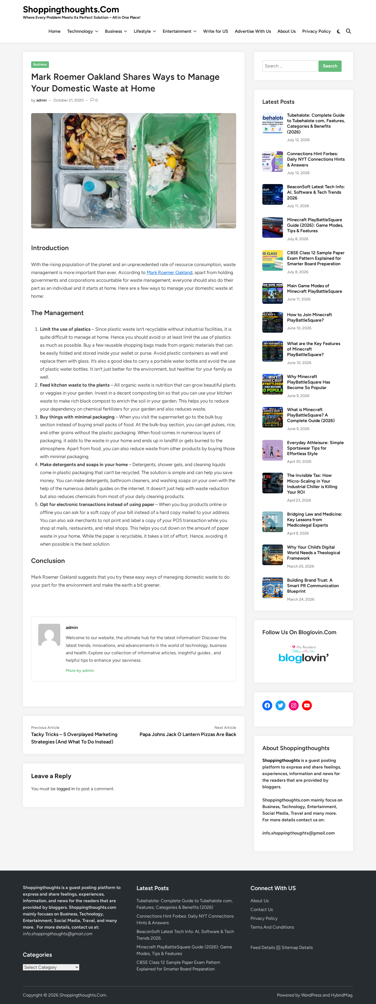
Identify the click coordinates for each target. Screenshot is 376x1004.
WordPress (311, 995)
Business (113, 31)
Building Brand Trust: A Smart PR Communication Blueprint (313, 586)
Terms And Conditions (272, 927)
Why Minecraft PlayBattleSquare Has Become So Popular (308, 382)
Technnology (80, 31)
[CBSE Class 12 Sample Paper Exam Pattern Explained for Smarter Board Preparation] (272, 253)
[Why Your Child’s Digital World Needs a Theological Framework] (272, 547)
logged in (66, 788)
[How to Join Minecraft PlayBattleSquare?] (272, 315)
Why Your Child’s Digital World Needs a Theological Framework (313, 553)
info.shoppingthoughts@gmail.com (57, 933)
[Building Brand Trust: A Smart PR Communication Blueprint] (272, 580)
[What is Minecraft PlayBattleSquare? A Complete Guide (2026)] (272, 410)
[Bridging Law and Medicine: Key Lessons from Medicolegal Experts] (272, 514)
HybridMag (341, 995)
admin (41, 100)
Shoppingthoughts (281, 760)
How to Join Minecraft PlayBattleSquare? (309, 317)
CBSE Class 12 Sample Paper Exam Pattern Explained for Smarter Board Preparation (316, 258)
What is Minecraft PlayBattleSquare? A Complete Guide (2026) (311, 415)
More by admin (80, 670)
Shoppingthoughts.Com (71, 9)
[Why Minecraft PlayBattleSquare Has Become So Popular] (272, 377)
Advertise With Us (253, 31)
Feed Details (262, 947)
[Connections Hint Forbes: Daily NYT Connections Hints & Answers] (272, 154)
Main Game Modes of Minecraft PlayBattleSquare (314, 288)
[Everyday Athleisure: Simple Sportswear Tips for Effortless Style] (272, 443)
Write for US (215, 31)
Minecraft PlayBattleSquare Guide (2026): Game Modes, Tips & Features (315, 225)
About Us (286, 31)
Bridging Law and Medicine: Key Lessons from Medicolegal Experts (314, 519)
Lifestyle (142, 31)
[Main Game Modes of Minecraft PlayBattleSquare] (272, 286)
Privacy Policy (316, 31)
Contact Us (261, 909)
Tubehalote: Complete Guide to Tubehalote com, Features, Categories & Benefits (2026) (316, 124)
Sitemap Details (297, 947)
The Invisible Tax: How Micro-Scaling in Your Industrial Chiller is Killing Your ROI (312, 484)
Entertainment (177, 31)
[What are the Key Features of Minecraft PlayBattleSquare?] (272, 344)
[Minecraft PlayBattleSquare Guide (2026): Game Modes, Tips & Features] (272, 220)
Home (54, 31)
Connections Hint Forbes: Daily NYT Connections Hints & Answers (316, 159)
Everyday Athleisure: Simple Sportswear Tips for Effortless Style (315, 448)
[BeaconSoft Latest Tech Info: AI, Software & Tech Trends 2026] (272, 187)
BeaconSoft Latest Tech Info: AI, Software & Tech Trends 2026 (316, 192)
